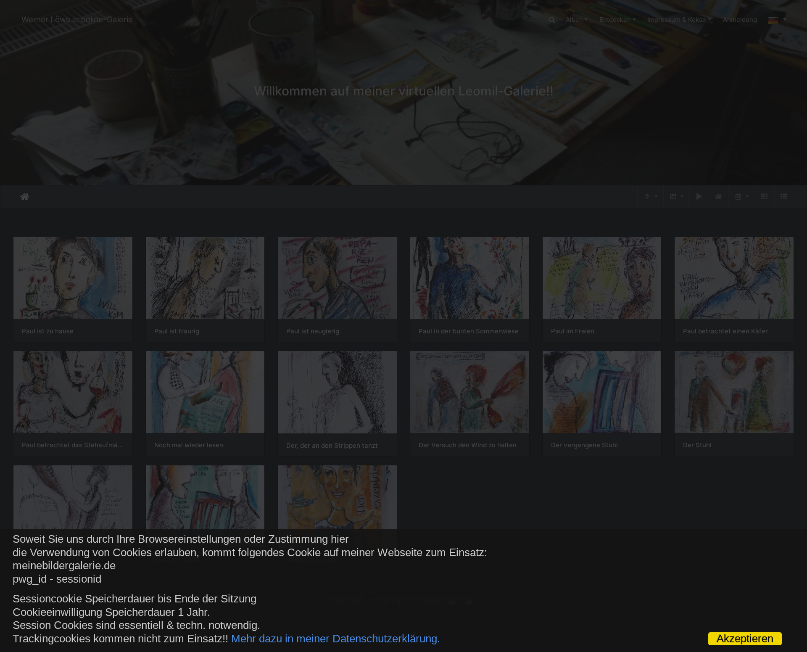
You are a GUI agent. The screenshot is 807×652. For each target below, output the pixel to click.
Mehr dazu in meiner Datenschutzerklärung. (335, 638)
